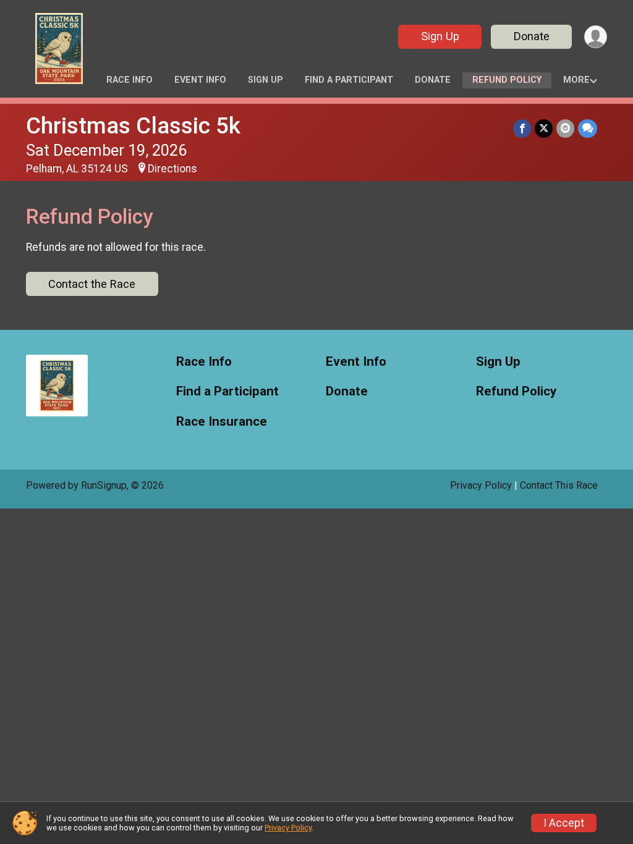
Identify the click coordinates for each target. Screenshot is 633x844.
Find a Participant (349, 80)
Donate (532, 36)
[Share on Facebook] (522, 128)
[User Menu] (595, 36)
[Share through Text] (587, 128)
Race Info (129, 80)
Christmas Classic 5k (133, 125)
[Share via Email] (565, 128)
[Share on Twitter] (544, 128)
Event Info (200, 80)
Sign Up (440, 36)
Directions (172, 168)
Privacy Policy (481, 485)
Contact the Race (91, 283)
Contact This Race (559, 485)
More (576, 80)
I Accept (563, 823)
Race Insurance (221, 422)
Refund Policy (507, 80)
